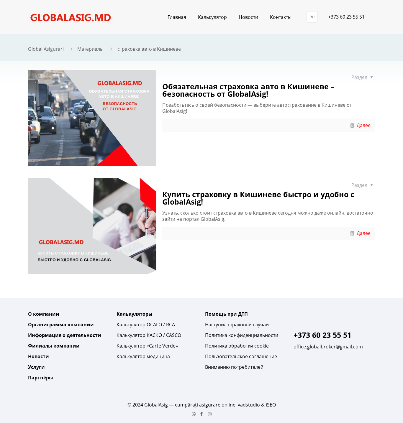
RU (311, 16)
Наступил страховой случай (237, 324)
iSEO (271, 404)
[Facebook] (202, 414)
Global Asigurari (46, 49)
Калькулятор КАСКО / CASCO (149, 335)
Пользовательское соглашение (241, 356)
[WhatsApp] (194, 414)
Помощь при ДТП (226, 314)
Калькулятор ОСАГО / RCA (146, 324)
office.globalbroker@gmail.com (328, 346)
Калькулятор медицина (143, 356)
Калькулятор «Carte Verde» (147, 346)
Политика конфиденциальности (241, 335)
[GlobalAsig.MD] (71, 17)
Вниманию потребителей (234, 367)
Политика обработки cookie (237, 346)
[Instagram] (210, 414)
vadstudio (249, 404)
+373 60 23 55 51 (346, 17)
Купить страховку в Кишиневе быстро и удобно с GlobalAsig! (258, 198)
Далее (364, 125)
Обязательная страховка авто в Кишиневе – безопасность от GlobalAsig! (248, 90)
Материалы (90, 49)
